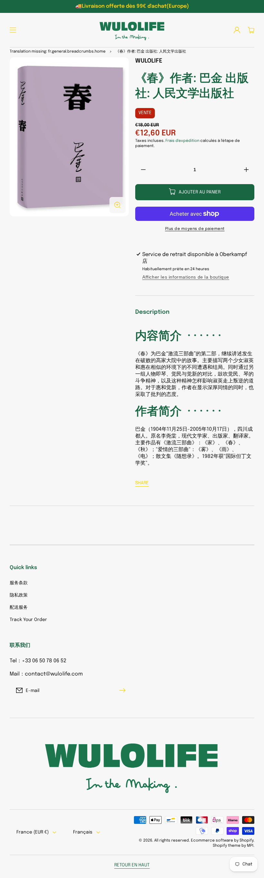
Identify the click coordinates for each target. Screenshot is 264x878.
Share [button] (142, 483)
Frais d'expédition (182, 141)
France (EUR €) (32, 832)
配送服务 (19, 607)
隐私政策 (19, 595)
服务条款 (19, 583)
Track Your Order (28, 619)
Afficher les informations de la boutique (185, 277)
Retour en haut (132, 865)
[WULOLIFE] (132, 30)
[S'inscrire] (124, 690)
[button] (13, 30)
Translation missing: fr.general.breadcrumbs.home (58, 52)
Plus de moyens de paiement (195, 229)
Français (82, 832)
